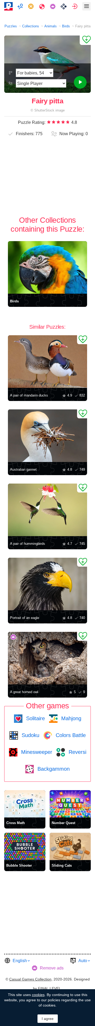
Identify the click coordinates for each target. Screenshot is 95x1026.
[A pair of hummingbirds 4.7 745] (47, 510)
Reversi (76, 752)
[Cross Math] (24, 803)
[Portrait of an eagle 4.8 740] (47, 584)
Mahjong (70, 718)
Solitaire (35, 718)
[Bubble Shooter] (24, 846)
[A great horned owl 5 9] (47, 658)
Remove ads (52, 968)
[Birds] (47, 267)
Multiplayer (21, 6)
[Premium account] (53, 6)
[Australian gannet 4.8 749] (47, 435)
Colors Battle (70, 735)
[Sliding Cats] (70, 846)
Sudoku (29, 735)
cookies (38, 995)
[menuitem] (21, 6)
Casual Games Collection (30, 979)
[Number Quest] (70, 803)
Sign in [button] (75, 6)
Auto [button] (82, 960)
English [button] (20, 960)
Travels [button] (42, 6)
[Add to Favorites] (85, 40)
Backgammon (53, 769)
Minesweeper (36, 752)
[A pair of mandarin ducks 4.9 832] (47, 361)
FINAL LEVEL (49, 988)
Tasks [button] (31, 6)
